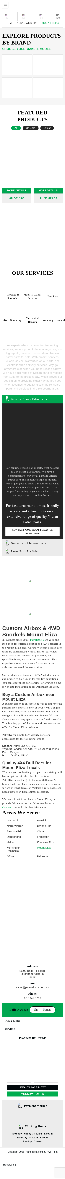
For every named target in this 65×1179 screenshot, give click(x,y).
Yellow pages (32, 1093)
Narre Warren (15, 825)
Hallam (11, 842)
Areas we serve (27, 23)
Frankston (43, 836)
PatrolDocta (37, 639)
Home (9, 23)
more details (16, 190)
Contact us (8, 807)
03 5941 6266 (33, 533)
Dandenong (14, 836)
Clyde (40, 831)
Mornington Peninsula (13, 849)
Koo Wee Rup (45, 842)
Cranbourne (44, 825)
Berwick (42, 820)
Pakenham (43, 856)
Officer (11, 856)
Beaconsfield (14, 831)
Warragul (12, 820)
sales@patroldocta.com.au (32, 987)
